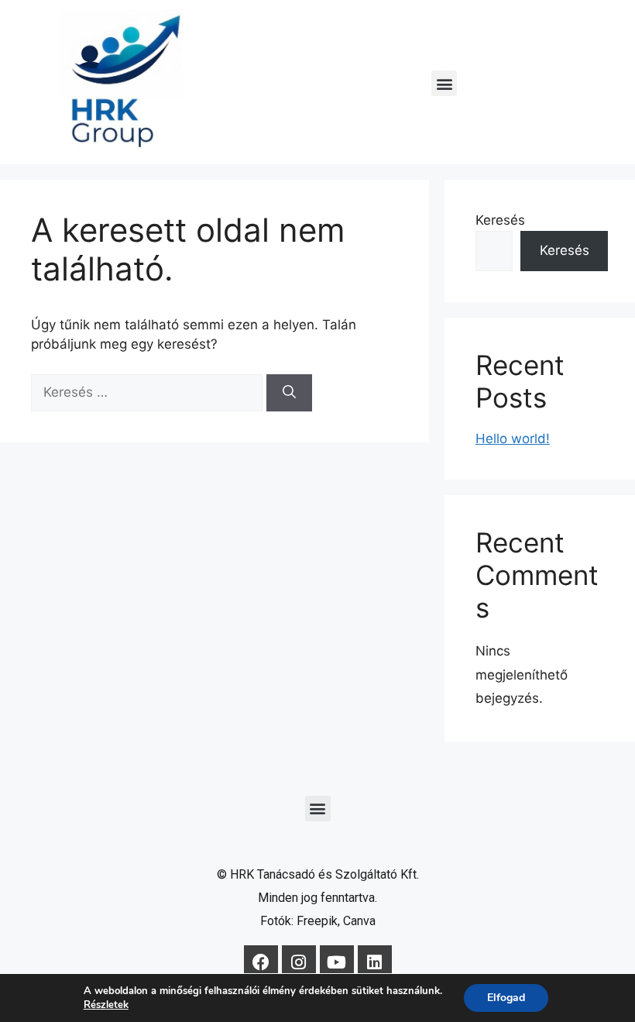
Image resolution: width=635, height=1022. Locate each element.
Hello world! (512, 438)
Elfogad (506, 997)
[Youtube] (337, 962)
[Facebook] (261, 962)
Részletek (106, 1005)
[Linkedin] (375, 962)
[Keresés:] (148, 392)
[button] (444, 83)
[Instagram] (299, 962)
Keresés (500, 220)
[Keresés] (289, 392)
